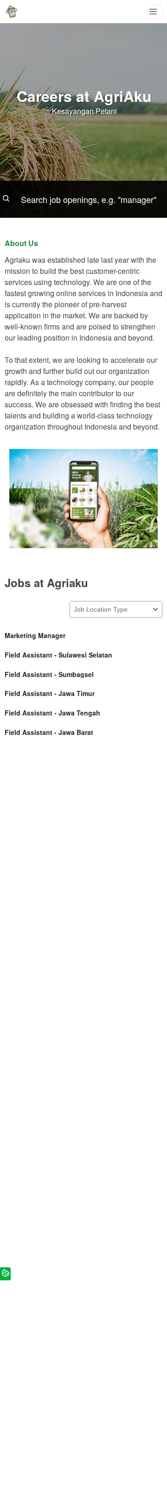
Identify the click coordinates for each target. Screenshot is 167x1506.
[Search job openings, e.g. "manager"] (83, 199)
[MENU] (154, 12)
